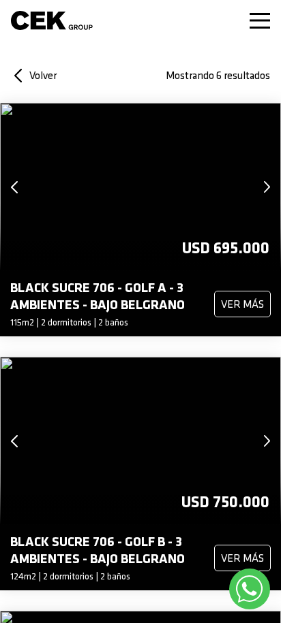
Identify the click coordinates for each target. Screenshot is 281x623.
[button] (17, 187)
